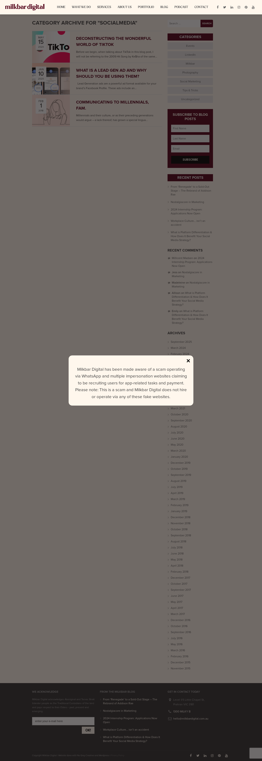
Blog (164, 7)
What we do (81, 7)
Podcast (181, 7)
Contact (201, 7)
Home (61, 7)
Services (104, 7)
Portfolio (146, 7)
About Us (124, 7)
